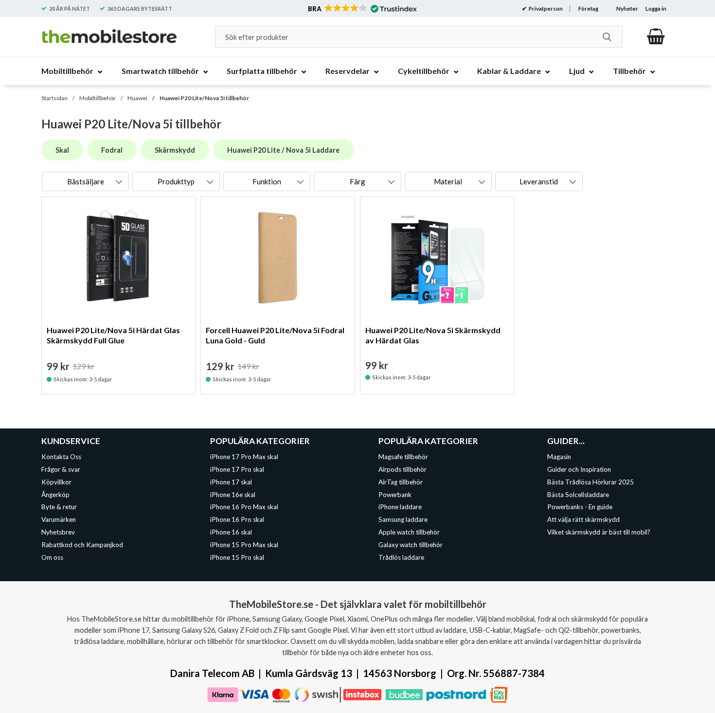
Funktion (266, 181)
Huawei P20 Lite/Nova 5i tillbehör (204, 98)
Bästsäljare (85, 181)
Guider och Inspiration (579, 469)
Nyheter (627, 8)
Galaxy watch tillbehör (410, 545)
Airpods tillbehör (402, 469)
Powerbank (394, 495)
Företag (588, 8)
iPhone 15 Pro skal (237, 557)
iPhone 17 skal (231, 482)
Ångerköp (55, 495)
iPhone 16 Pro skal (237, 519)
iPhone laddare (400, 507)
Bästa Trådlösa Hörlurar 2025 (590, 482)
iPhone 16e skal (232, 495)
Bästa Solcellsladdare (578, 495)
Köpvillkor (56, 482)
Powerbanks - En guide (579, 507)
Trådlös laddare (401, 557)
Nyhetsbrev (58, 532)
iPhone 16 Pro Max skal (244, 507)
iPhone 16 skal (231, 532)
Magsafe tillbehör (403, 457)
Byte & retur (59, 507)
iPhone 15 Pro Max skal (244, 545)
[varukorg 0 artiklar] (656, 36)
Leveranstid (538, 181)
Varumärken (58, 519)
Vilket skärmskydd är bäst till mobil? (598, 532)
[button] (361, 8)
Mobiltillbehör (97, 98)
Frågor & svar (60, 469)
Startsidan (54, 98)
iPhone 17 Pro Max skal (244, 457)
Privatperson (545, 8)
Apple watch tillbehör (409, 532)
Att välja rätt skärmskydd (583, 519)
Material (448, 181)
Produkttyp (176, 181)
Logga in (655, 8)
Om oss (52, 557)
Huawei (137, 98)
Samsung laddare (403, 519)
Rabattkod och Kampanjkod (82, 545)
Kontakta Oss (61, 457)
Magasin (559, 457)
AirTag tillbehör (400, 482)
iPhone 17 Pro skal (237, 469)
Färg (357, 181)
